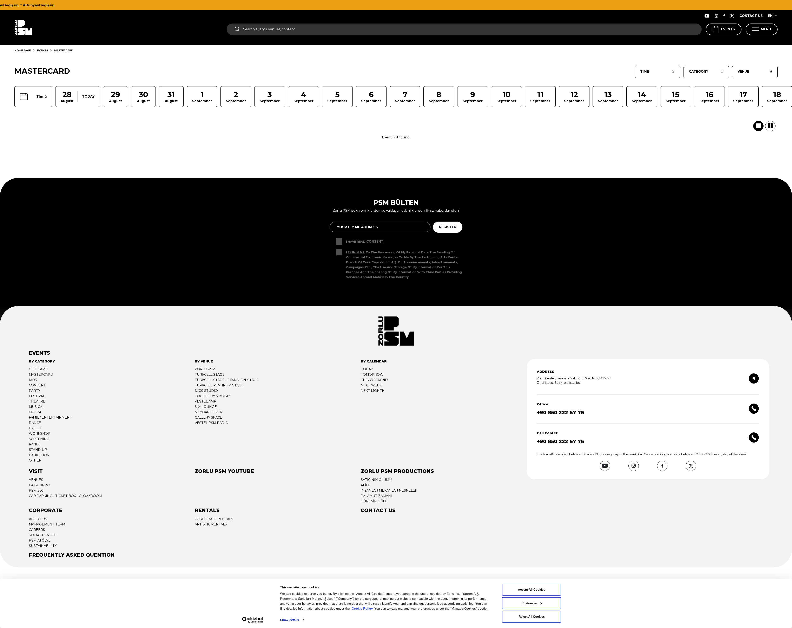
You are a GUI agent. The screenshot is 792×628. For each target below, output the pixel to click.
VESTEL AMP (205, 401)
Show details (289, 620)
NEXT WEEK (371, 385)
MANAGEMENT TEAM (47, 524)
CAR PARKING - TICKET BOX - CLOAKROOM (65, 496)
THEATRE (37, 401)
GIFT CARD (38, 369)
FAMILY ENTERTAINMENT (50, 417)
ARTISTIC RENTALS (211, 524)
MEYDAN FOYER (208, 412)
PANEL (34, 444)
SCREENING (39, 439)
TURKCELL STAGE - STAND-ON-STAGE (227, 380)
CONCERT (37, 385)
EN (770, 16)
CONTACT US (751, 16)
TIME (644, 71)
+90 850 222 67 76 (560, 413)
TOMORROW (372, 375)
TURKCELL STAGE (210, 375)
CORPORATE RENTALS (214, 519)
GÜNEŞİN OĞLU (374, 501)
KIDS (33, 380)
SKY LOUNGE (206, 407)
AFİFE (365, 485)
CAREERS (37, 530)
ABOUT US (38, 519)
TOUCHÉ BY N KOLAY (212, 396)
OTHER (35, 460)
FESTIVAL (37, 396)
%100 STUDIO (206, 391)
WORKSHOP (39, 434)
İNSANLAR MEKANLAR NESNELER (389, 490)
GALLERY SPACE (208, 417)
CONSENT (374, 241)
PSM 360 (36, 490)
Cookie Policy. (363, 608)
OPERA (35, 412)
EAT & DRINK (40, 485)
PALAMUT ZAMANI (376, 496)
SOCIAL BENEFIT (43, 535)
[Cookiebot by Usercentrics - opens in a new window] (253, 620)
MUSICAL (36, 407)
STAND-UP (38, 450)
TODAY (367, 369)
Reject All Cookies (532, 616)
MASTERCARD (41, 375)
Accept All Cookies (531, 589)
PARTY (34, 391)
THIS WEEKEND (374, 380)
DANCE (35, 423)
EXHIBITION (39, 455)
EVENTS (728, 29)
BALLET (35, 428)
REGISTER (447, 227)
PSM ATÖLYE (40, 540)
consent (356, 252)
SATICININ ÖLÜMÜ (376, 480)
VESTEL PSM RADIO (211, 423)
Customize (529, 603)
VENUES (36, 480)
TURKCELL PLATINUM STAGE (219, 385)
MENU (766, 29)
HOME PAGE (22, 50)
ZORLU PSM (205, 369)
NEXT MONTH (373, 391)
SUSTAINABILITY (43, 546)
